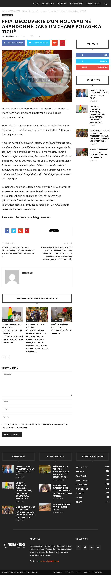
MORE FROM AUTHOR (46, 298)
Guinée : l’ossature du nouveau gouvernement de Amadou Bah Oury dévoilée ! (18, 252)
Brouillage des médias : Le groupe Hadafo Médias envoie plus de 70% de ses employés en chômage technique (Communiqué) (56, 253)
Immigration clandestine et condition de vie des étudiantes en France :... (62, 490)
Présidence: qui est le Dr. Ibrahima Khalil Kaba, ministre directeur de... (61, 471)
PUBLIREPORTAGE (93, 4)
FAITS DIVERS (82, 480)
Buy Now (97, 572)
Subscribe (102, 67)
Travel (87, 572)
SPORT (79, 502)
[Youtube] (98, 547)
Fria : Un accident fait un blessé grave (62, 507)
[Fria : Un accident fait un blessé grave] (45, 507)
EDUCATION (81, 484)
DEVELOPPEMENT (76, 4)
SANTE (79, 497)
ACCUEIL (36, 4)
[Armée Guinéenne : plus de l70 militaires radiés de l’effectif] (61, 314)
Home (4, 11)
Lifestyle (69, 572)
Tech (79, 572)
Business (58, 572)
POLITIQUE (81, 476)
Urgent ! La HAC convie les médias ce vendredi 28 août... (99, 94)
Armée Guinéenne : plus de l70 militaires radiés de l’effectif (99, 153)
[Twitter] (85, 547)
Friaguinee (9, 36)
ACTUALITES (47, 4)
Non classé (82, 489)
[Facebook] (78, 547)
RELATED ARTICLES (26, 298)
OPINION (80, 493)
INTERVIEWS (62, 4)
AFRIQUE (80, 471)
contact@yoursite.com (49, 561)
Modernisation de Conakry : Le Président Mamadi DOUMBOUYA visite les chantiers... (99, 135)
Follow (103, 61)
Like (105, 55)
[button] (105, 3)
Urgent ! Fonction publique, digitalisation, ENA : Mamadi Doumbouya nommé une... (98, 114)
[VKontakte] (91, 547)
